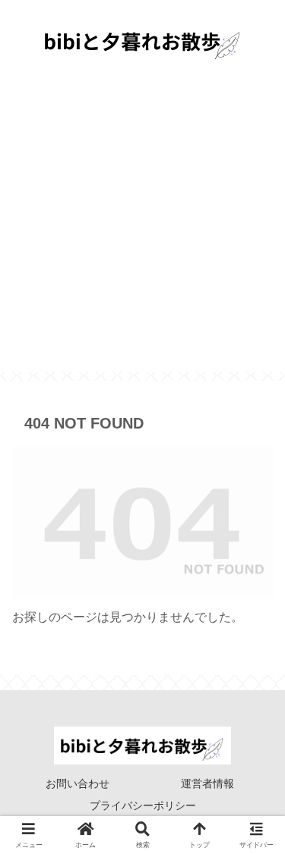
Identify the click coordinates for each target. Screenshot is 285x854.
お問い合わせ (77, 783)
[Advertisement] (142, 229)
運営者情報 (207, 783)
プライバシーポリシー (143, 805)
